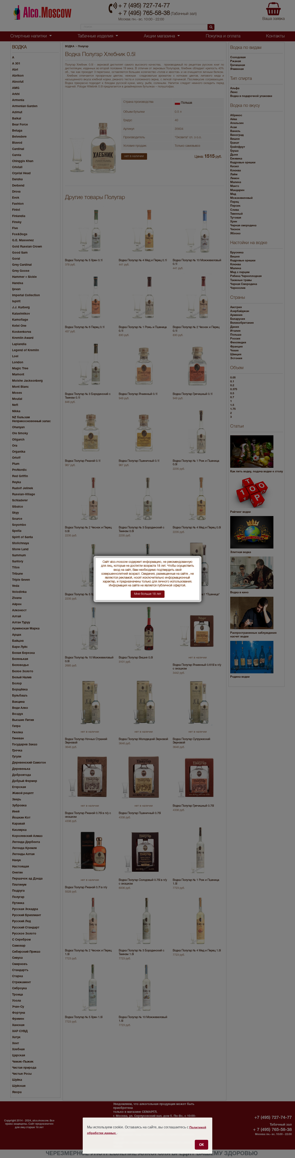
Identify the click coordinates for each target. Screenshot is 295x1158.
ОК (201, 1145)
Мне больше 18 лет (147, 594)
